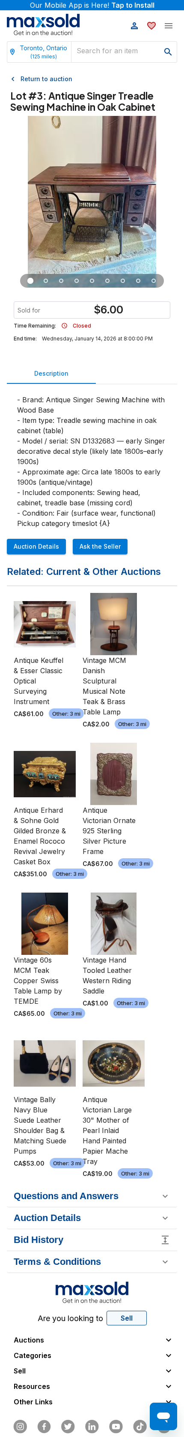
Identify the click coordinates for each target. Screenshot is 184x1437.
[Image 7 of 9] (123, 281)
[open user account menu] (134, 26)
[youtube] (116, 1426)
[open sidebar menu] (168, 26)
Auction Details (36, 546)
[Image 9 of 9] (153, 281)
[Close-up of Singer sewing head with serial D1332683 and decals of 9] (46, 281)
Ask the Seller (100, 546)
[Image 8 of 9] (138, 281)
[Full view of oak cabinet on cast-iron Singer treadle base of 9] (30, 281)
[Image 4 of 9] (76, 281)
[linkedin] (92, 1426)
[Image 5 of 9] (92, 281)
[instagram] (20, 1426)
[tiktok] (140, 1426)
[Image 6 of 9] (107, 281)
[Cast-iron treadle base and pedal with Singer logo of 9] (61, 281)
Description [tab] (51, 373)
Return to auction (46, 78)
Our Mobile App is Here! (92, 5)
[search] (168, 52)
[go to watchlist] (151, 26)
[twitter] (68, 1426)
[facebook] (44, 1426)
